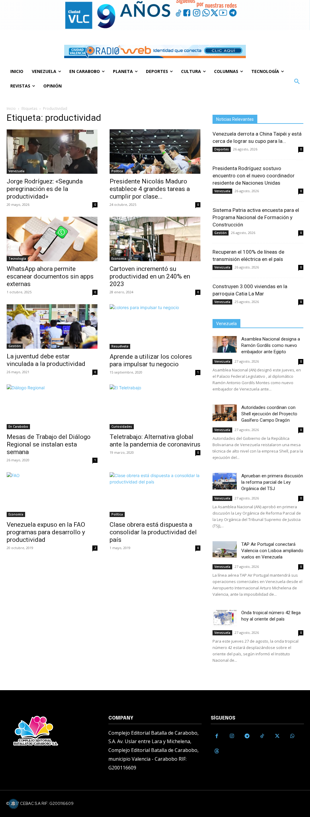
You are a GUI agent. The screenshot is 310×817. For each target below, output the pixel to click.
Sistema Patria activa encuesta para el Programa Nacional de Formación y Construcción (256, 217)
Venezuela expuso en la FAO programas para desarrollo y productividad (46, 532)
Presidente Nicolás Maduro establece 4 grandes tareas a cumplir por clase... (150, 189)
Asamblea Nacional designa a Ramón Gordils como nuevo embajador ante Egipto (270, 345)
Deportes (221, 149)
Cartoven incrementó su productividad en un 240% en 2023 (150, 276)
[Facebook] (217, 736)
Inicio (11, 108)
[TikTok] (262, 736)
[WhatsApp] (292, 736)
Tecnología (17, 258)
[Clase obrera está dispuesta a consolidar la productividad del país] (155, 494)
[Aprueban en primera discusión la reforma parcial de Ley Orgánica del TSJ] (225, 481)
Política (117, 171)
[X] (277, 736)
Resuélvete (119, 346)
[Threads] (217, 751)
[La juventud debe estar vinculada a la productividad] (52, 326)
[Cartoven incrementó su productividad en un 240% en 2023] (155, 239)
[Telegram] (247, 736)
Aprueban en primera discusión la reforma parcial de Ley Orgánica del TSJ (272, 482)
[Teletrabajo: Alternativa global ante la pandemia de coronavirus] (155, 406)
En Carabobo (18, 426)
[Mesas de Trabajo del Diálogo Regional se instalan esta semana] (52, 406)
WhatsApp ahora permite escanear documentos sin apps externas (50, 276)
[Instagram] (232, 736)
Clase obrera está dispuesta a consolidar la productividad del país (153, 532)
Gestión (14, 346)
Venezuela (16, 171)
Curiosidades (121, 426)
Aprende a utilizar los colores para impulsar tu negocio (151, 360)
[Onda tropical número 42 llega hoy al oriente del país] (225, 618)
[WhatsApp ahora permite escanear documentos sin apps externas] (52, 239)
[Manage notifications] (13, 804)
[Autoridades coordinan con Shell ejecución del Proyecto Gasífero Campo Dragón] (225, 412)
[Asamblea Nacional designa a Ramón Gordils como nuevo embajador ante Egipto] (225, 344)
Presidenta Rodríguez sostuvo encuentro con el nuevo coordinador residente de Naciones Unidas (254, 175)
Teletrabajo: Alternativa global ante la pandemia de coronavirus (155, 440)
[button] (297, 81)
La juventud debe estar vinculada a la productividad (46, 360)
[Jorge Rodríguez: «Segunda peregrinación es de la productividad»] (52, 151)
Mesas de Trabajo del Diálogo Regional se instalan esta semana (49, 444)
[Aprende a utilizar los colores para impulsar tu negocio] (155, 326)
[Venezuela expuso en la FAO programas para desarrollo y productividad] (52, 494)
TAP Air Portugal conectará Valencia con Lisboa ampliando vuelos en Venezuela (272, 551)
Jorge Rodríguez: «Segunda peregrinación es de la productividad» (45, 189)
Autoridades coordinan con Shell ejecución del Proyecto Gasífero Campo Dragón (269, 414)
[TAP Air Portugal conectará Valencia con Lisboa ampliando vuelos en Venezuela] (225, 549)
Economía (118, 258)
